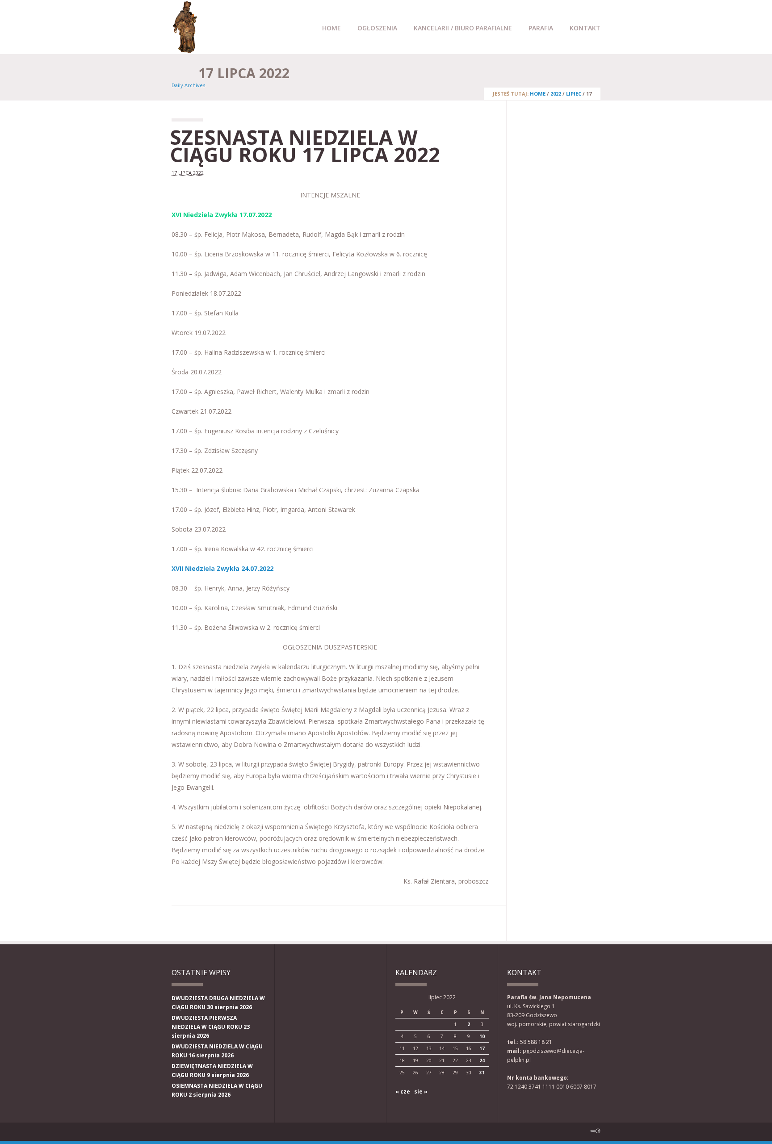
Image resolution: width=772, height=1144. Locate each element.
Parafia (541, 28)
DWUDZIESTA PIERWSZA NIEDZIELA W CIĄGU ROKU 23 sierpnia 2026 (211, 1026)
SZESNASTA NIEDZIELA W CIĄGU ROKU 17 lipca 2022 (305, 145)
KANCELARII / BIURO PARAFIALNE (463, 28)
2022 (555, 93)
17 (482, 1048)
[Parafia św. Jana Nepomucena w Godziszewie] (185, 50)
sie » (421, 1091)
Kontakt (585, 28)
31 (482, 1072)
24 (482, 1060)
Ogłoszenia (377, 28)
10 (482, 1036)
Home (331, 28)
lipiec (573, 93)
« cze (402, 1091)
